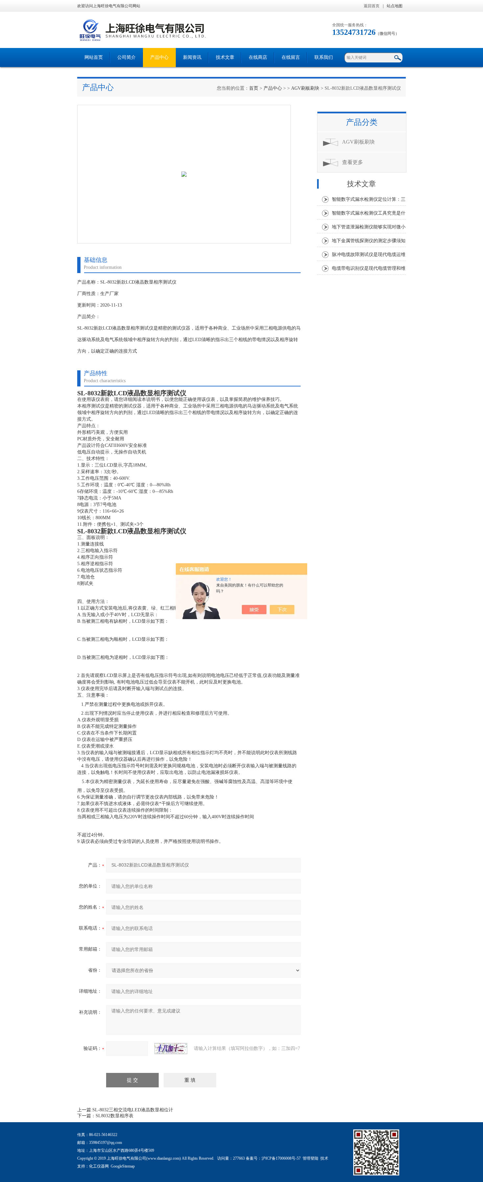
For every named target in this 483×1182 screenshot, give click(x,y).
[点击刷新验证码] (170, 1048)
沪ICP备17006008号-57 (281, 1158)
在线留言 (291, 57)
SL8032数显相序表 (114, 1115)
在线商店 (258, 57)
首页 (253, 88)
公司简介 (126, 57)
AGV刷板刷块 (305, 88)
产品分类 (362, 122)
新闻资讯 (192, 57)
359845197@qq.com (105, 1142)
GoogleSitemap (123, 1166)
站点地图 (394, 6)
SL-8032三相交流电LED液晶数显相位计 (132, 1109)
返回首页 (372, 6)
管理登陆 (310, 1158)
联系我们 (323, 57)
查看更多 (352, 162)
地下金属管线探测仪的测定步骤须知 (368, 240)
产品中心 (159, 57)
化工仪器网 (99, 1166)
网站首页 (93, 57)
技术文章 (225, 57)
